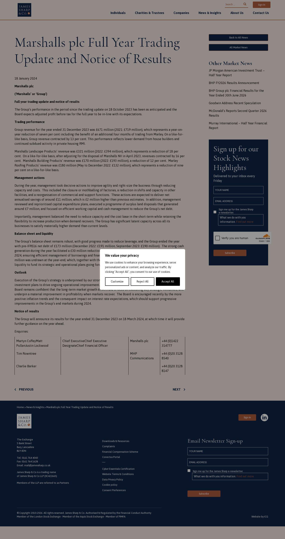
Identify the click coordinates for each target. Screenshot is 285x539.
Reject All (142, 281)
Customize (117, 281)
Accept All (168, 281)
